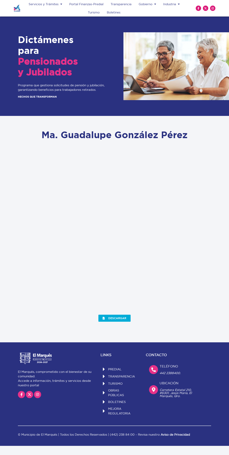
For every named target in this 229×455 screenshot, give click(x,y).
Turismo (94, 12)
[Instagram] (212, 8)
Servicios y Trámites (44, 4)
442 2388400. (170, 373)
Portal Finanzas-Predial (86, 4)
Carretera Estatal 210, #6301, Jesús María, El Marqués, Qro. (176, 393)
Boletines (113, 12)
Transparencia (121, 4)
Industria (169, 4)
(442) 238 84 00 (122, 434)
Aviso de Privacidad (175, 434)
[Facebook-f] (198, 8)
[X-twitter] (205, 8)
